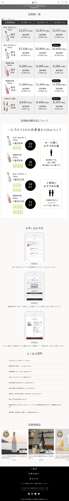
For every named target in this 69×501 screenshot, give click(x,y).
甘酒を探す (34, 474)
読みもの (34, 479)
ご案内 (34, 469)
